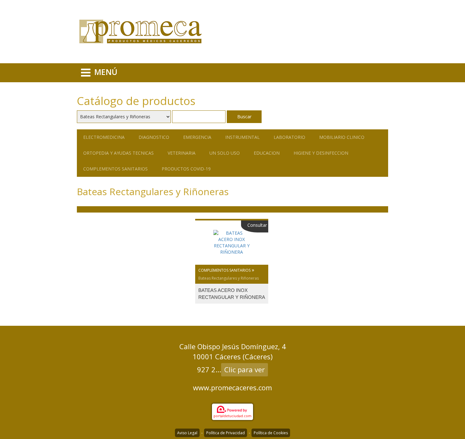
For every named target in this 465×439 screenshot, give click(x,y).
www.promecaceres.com (232, 387)
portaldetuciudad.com (232, 415)
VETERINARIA (181, 153)
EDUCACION (267, 153)
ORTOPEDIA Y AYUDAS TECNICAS (118, 153)
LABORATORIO (289, 137)
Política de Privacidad (225, 433)
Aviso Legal (187, 433)
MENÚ (105, 71)
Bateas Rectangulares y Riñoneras (228, 278)
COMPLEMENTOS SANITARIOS (115, 169)
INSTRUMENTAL (242, 137)
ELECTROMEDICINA (104, 137)
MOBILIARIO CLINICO (341, 137)
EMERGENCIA (197, 137)
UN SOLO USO (224, 153)
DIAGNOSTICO (154, 137)
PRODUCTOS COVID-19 (186, 169)
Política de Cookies (271, 433)
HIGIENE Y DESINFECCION (321, 153)
